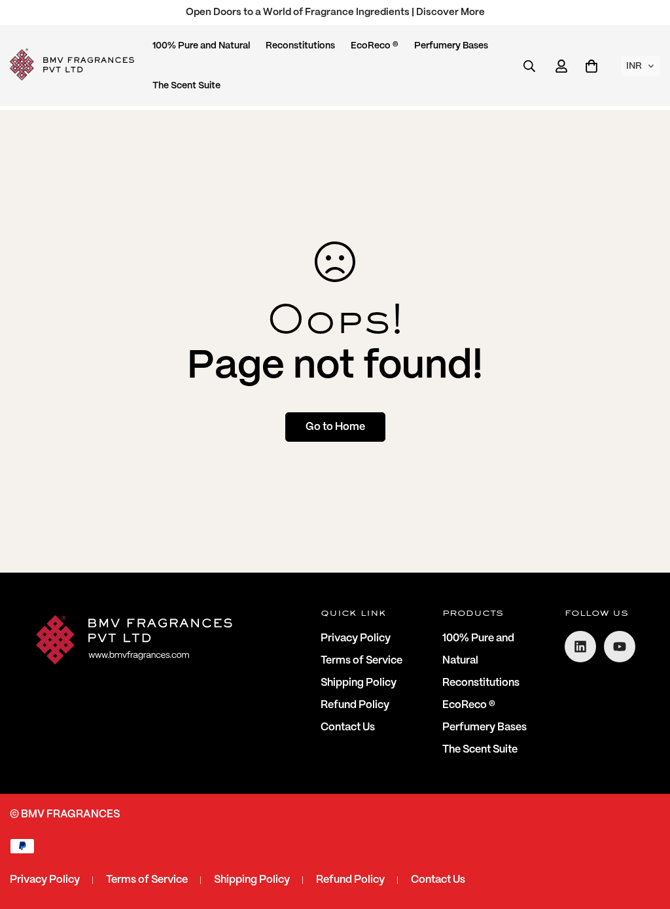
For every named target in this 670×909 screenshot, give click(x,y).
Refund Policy (355, 705)
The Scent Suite (186, 85)
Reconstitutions (300, 45)
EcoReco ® (374, 45)
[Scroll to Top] (644, 838)
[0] (591, 66)
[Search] (529, 66)
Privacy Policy (356, 638)
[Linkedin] (580, 646)
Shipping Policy (359, 683)
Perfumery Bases (451, 45)
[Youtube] (619, 646)
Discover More (450, 12)
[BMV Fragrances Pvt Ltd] (72, 66)
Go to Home (335, 427)
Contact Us (348, 727)
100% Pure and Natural (201, 45)
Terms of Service (361, 661)
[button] (640, 66)
